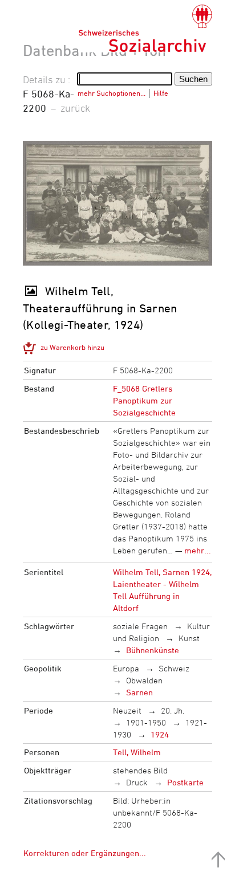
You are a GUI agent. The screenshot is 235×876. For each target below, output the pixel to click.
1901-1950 (146, 722)
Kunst (189, 638)
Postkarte (185, 782)
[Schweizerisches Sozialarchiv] (145, 28)
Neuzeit (127, 710)
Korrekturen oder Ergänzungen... (84, 853)
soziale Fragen (140, 626)
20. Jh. (172, 710)
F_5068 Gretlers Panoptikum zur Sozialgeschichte (144, 400)
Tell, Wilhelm (137, 752)
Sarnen (139, 692)
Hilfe (160, 92)
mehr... (197, 550)
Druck (137, 782)
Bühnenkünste (152, 650)
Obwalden (144, 680)
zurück (75, 107)
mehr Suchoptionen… (111, 92)
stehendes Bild (140, 770)
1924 (160, 734)
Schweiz (174, 668)
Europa (126, 668)
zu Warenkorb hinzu (72, 347)
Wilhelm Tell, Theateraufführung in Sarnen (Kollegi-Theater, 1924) (100, 307)
